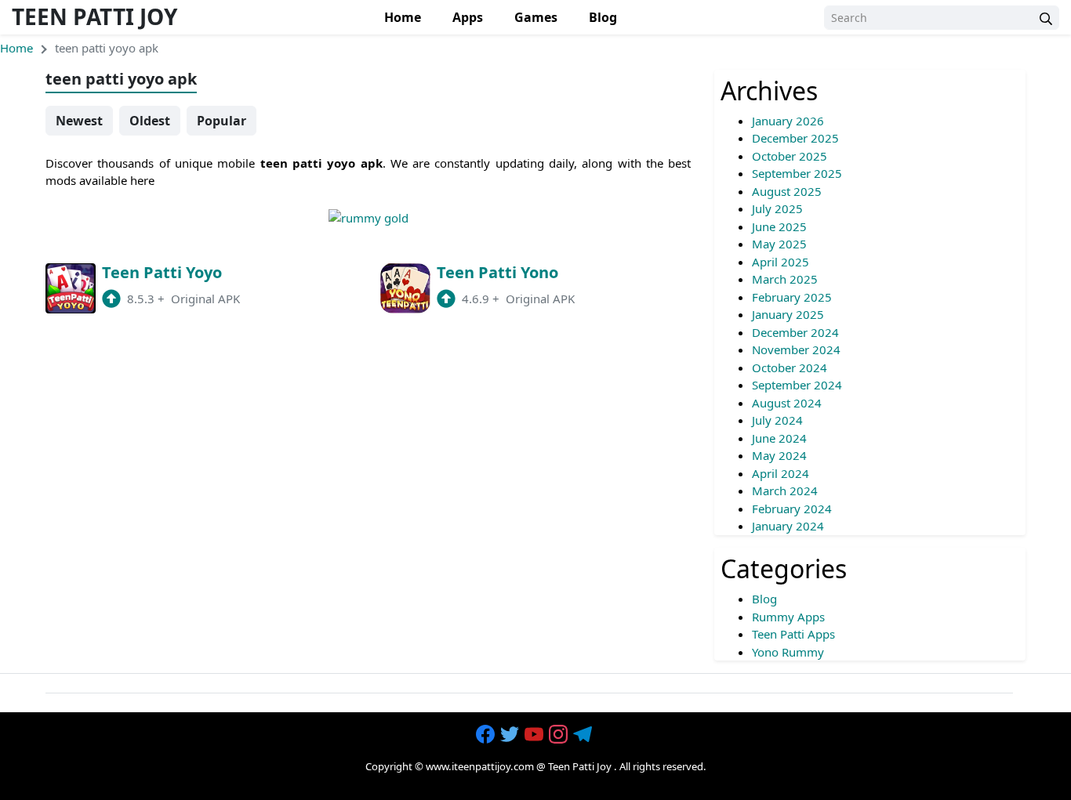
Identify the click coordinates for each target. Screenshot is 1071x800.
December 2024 (795, 332)
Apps (467, 17)
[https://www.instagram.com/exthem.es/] (560, 735)
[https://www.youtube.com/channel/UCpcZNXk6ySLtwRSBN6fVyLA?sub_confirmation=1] (535, 735)
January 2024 (788, 526)
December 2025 (795, 138)
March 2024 (785, 490)
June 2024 (779, 438)
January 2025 (788, 314)
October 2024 (789, 367)
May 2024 (779, 455)
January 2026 (788, 121)
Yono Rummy (788, 652)
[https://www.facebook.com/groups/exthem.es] (487, 735)
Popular (221, 120)
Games (535, 17)
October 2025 (789, 156)
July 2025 (777, 208)
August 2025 (787, 191)
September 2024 (797, 385)
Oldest (149, 120)
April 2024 (780, 473)
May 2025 (779, 244)
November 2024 (796, 349)
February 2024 (792, 508)
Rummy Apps (788, 616)
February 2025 (792, 297)
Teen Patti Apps (793, 634)
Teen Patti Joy (94, 16)
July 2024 (777, 420)
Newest (79, 120)
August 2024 (787, 403)
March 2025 (785, 279)
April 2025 (780, 262)
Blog (603, 17)
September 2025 (797, 173)
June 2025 (779, 226)
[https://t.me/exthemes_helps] (584, 735)
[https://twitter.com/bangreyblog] (511, 735)
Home (402, 17)
